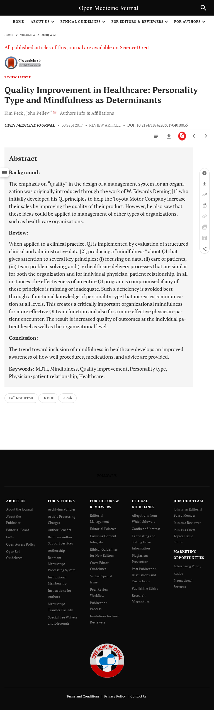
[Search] (203, 7)
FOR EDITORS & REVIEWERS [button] (137, 21)
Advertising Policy (187, 566)
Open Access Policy (20, 544)
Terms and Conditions (83, 696)
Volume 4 (27, 35)
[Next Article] (206, 136)
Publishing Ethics (145, 588)
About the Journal (19, 509)
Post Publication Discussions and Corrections (144, 575)
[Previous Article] (194, 136)
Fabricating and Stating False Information (143, 542)
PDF (50, 398)
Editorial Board (17, 530)
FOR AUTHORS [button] (187, 21)
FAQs (10, 537)
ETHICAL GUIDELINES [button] (80, 21)
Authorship (56, 550)
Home (18, 21)
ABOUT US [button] (40, 21)
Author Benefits (59, 530)
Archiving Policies (62, 509)
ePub (68, 398)
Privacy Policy (115, 696)
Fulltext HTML (21, 398)
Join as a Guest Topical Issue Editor (184, 536)
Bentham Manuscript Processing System (61, 564)
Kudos (178, 573)
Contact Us (138, 696)
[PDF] (182, 136)
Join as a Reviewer (187, 523)
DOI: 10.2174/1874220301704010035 (157, 125)
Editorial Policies (103, 529)
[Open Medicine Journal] (107, 660)
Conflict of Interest (146, 529)
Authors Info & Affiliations (87, 113)
